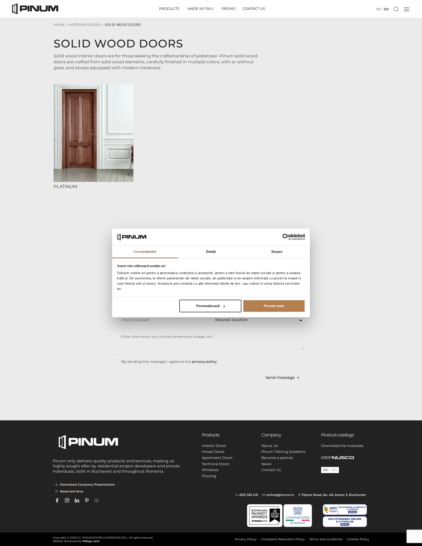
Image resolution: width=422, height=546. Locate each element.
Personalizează (208, 306)
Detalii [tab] (211, 251)
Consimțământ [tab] (145, 251)
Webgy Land (90, 541)
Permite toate (274, 306)
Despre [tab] (277, 251)
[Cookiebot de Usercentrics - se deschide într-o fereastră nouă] (286, 237)
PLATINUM (65, 186)
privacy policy (204, 362)
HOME (59, 25)
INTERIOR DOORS (85, 25)
